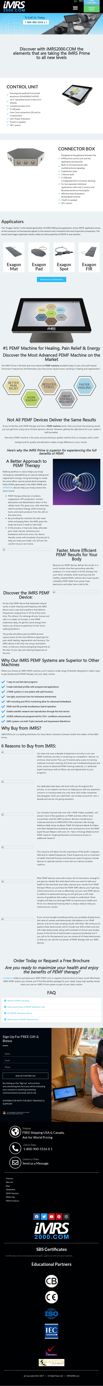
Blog (8, 1186)
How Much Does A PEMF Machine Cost (26, 1007)
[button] (75, 8)
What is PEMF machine (18, 1000)
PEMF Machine (12, 1193)
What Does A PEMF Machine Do (22, 1019)
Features (9, 1178)
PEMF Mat (10, 1197)
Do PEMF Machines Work (19, 1013)
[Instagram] (66, 1216)
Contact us (8, 978)
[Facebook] (36, 1216)
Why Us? (9, 1182)
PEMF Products (12, 1201)
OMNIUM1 (8, 487)
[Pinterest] (59, 1216)
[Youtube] (51, 1216)
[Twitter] (44, 1216)
